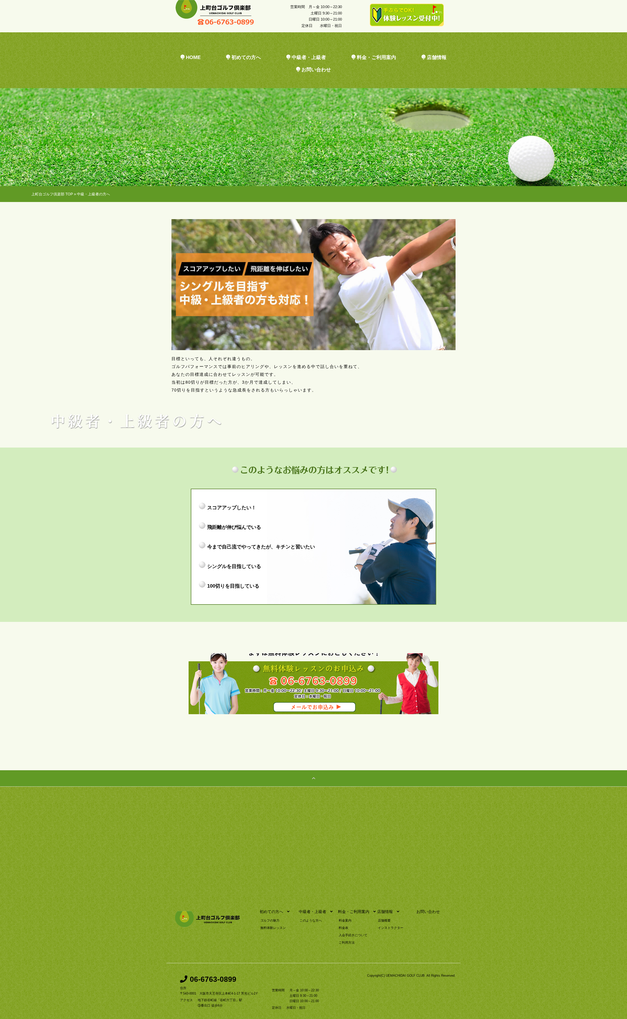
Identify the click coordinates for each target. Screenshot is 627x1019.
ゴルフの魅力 (269, 920)
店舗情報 (435, 57)
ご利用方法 (347, 942)
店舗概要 (384, 920)
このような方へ (311, 920)
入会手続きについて (353, 935)
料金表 (343, 928)
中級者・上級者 (308, 57)
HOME (192, 57)
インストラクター (390, 928)
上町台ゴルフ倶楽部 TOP (52, 194)
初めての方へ (245, 57)
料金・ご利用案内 (375, 57)
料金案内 (345, 920)
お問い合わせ (315, 69)
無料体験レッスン (273, 928)
